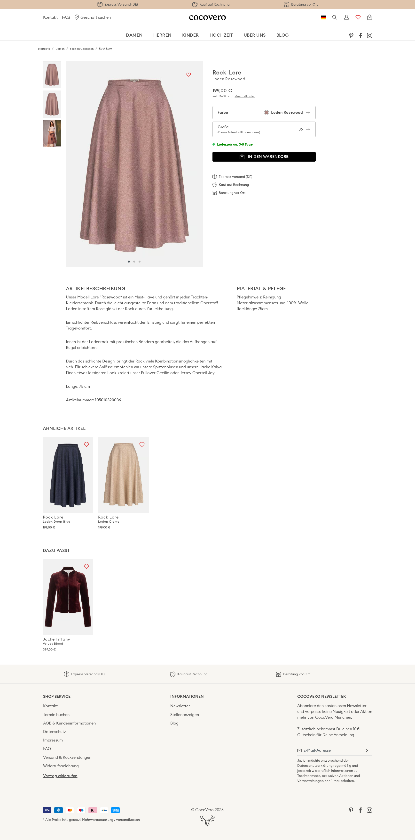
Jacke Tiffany (56, 641)
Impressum (53, 740)
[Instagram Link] (369, 35)
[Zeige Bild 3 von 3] (140, 262)
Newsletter (180, 705)
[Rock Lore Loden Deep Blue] (68, 475)
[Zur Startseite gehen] (207, 17)
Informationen (187, 696)
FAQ (66, 17)
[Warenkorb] (370, 17)
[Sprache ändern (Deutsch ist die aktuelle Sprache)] (323, 17)
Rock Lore (56, 519)
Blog (174, 723)
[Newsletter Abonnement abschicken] (366, 750)
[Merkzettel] (358, 17)
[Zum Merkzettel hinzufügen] (188, 75)
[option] (52, 76)
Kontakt (50, 17)
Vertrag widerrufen (60, 775)
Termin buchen (56, 714)
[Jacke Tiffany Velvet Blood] (68, 597)
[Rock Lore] (134, 164)
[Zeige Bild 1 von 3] (129, 262)
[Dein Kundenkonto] (346, 17)
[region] (123, 164)
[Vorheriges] (71, 164)
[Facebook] (360, 35)
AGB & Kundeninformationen (69, 723)
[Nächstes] (198, 164)
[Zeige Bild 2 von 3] (134, 262)
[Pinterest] (351, 35)
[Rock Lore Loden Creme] (123, 475)
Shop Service (56, 696)
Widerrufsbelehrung (61, 765)
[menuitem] (351, 35)
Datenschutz (54, 731)
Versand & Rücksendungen (67, 757)
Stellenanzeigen (184, 714)
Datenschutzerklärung (315, 765)
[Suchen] (335, 17)
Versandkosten (245, 96)
